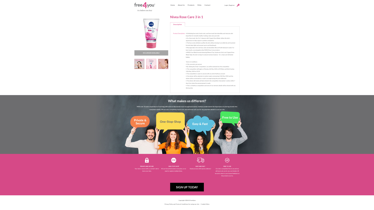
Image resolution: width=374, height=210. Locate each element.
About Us (181, 5)
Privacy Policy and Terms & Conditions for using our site (182, 204)
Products (191, 5)
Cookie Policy (205, 204)
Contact (207, 5)
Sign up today (187, 187)
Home (172, 5)
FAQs (199, 5)
